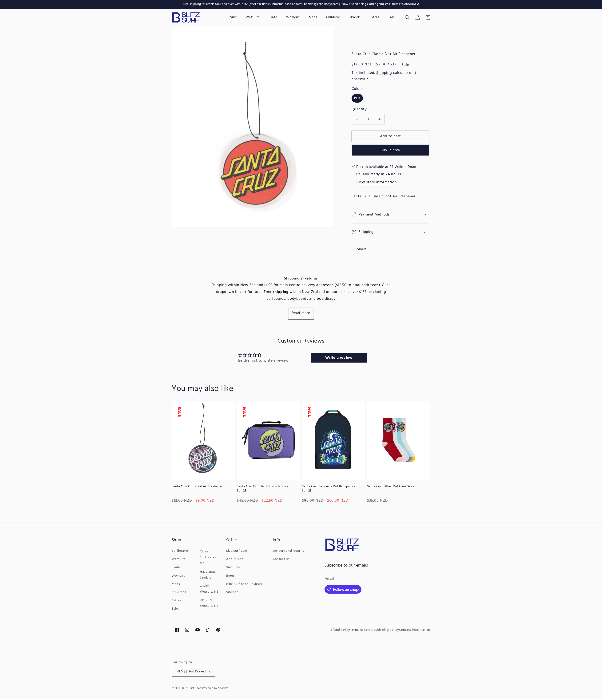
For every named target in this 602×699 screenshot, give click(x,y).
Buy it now (390, 150)
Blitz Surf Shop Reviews (244, 584)
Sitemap (232, 592)
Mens (176, 584)
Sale (175, 608)
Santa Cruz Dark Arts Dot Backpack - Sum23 (328, 488)
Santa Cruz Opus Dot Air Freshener (197, 486)
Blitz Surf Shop (192, 688)
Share (362, 249)
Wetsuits (178, 559)
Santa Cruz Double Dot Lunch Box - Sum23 (262, 488)
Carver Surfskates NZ (208, 557)
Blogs (230, 576)
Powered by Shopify (215, 688)
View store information (376, 182)
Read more (301, 313)
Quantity (359, 109)
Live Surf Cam (236, 551)
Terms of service (362, 629)
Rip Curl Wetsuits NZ (209, 603)
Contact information (414, 629)
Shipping (384, 73)
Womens (178, 576)
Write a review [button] (338, 358)
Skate (176, 567)
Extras (176, 600)
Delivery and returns (288, 551)
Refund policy (339, 629)
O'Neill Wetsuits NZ (209, 589)
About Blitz (234, 559)
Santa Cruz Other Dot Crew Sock (390, 486)
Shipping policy (387, 629)
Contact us (281, 559)
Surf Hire (233, 567)
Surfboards (180, 551)
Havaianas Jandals (207, 574)
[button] (407, 17)
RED (357, 98)
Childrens (179, 592)
